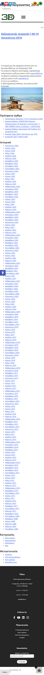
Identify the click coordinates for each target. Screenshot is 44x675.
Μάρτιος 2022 (10, 261)
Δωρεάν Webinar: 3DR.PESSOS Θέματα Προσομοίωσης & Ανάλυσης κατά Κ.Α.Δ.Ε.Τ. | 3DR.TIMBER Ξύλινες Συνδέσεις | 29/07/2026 (22, 123)
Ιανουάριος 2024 (11, 215)
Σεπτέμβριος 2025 (12, 169)
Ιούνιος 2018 (10, 360)
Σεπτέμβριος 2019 (12, 325)
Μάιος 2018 (9, 363)
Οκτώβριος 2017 (11, 376)
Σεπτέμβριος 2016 (12, 401)
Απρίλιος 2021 (10, 279)
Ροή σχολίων (10, 560)
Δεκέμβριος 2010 (11, 514)
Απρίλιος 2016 (10, 414)
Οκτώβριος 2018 (11, 350)
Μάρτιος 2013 (10, 486)
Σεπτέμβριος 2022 (12, 248)
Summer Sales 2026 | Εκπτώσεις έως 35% (21, 134)
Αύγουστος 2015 (11, 429)
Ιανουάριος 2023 (11, 238)
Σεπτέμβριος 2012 (12, 493)
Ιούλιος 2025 (10, 174)
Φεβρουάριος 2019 (12, 342)
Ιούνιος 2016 (10, 409)
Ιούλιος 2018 (10, 358)
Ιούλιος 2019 (10, 330)
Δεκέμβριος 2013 (11, 468)
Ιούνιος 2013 (10, 478)
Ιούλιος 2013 (10, 475)
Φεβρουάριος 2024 (12, 212)
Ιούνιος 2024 (10, 202)
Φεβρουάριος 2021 (12, 281)
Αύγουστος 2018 (11, 355)
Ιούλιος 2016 (10, 406)
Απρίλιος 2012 (10, 501)
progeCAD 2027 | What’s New (16, 137)
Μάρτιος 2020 (10, 309)
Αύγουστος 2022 (11, 250)
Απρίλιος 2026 (10, 156)
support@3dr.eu (36, 73)
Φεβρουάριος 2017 (12, 391)
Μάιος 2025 (9, 179)
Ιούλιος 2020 (10, 299)
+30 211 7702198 (22, 595)
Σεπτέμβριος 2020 (12, 294)
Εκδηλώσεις (9, 543)
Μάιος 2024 (9, 204)
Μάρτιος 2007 (10, 526)
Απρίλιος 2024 (10, 207)
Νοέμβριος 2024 (11, 194)
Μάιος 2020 (9, 304)
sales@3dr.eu (23, 78)
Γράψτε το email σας (22, 653)
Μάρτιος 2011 (10, 511)
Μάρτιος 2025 (10, 184)
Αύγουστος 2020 (11, 296)
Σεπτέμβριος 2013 (12, 473)
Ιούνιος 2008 (10, 521)
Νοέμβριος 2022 (11, 243)
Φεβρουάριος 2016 (12, 419)
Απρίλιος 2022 (10, 258)
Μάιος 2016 (9, 411)
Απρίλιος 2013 (10, 483)
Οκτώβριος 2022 (11, 245)
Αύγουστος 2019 (11, 327)
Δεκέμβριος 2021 (11, 268)
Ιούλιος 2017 (10, 381)
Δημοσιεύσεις (10, 540)
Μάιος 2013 (9, 480)
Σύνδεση (8, 555)
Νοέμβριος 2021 (11, 271)
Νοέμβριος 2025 (11, 164)
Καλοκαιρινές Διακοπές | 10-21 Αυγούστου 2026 (24, 119)
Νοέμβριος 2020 (11, 289)
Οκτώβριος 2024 (11, 197)
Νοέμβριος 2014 (11, 450)
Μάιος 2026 (9, 153)
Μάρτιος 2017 (10, 388)
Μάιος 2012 (9, 498)
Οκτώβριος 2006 (11, 529)
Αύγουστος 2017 (11, 378)
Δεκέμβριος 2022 (11, 240)
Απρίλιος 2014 (10, 457)
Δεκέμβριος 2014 (11, 447)
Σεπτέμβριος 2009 (12, 516)
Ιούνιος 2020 (10, 302)
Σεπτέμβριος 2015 (12, 427)
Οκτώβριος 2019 (11, 322)
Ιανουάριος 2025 (11, 189)
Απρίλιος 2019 (10, 337)
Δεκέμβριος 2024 (11, 192)
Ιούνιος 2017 (10, 383)
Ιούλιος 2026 (10, 148)
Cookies (22, 637)
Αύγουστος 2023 (11, 222)
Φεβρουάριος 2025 (12, 187)
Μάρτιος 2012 (10, 503)
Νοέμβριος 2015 (11, 422)
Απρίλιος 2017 (10, 386)
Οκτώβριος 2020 (11, 291)
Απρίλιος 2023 (10, 230)
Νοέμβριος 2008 (11, 519)
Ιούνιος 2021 (10, 276)
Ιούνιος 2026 (10, 151)
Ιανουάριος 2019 (11, 345)
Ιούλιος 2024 (10, 199)
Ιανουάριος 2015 (11, 445)
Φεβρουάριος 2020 (12, 312)
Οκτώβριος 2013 (11, 470)
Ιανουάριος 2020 (11, 314)
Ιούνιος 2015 (10, 432)
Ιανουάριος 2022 (11, 266)
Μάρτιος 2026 (10, 158)
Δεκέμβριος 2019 (11, 317)
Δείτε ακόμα (10, 538)
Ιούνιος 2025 (10, 176)
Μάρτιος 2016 (10, 417)
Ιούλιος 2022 (10, 253)
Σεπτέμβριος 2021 (12, 273)
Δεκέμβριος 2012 (11, 491)
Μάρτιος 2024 (10, 210)
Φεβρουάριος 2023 (12, 235)
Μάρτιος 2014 (10, 460)
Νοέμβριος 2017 (11, 373)
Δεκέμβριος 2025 (11, 161)
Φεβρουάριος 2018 (12, 368)
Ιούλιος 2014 (10, 452)
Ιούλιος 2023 (10, 225)
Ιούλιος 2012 (10, 496)
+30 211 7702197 (22, 590)
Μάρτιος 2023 (10, 233)
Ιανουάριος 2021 (11, 284)
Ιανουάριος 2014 (11, 465)
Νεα (6, 546)
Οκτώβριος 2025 (11, 166)
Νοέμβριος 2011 (11, 506)
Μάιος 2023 (9, 227)
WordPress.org (11, 562)
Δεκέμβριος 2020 (11, 286)
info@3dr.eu (22, 599)
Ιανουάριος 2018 (11, 371)
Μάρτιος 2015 (10, 440)
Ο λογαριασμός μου (22, 630)
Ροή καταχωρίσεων (12, 557)
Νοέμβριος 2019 (11, 319)
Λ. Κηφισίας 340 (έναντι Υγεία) (22, 584)
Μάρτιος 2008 (10, 524)
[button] (3, 273)
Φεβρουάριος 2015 (12, 442)
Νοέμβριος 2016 (11, 399)
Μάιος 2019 (9, 335)
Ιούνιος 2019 (10, 332)
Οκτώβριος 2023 (11, 220)
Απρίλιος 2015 (10, 437)
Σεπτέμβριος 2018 (12, 353)
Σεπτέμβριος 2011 (12, 509)
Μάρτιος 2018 (10, 365)
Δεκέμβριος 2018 (11, 348)
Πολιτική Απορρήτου (22, 635)
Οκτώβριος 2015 (11, 424)
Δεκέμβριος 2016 (11, 396)
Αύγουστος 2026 (11, 146)
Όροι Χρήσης (22, 632)
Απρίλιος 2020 (10, 307)
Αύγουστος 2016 (11, 404)
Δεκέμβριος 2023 (11, 217)
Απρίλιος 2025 (10, 181)
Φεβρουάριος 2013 (12, 488)
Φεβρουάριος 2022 (12, 263)
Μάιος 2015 (9, 434)
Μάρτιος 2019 (10, 340)
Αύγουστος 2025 (11, 171)
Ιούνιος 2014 (10, 455)
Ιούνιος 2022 (10, 256)
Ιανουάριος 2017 (11, 394)
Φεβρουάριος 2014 (12, 463)
